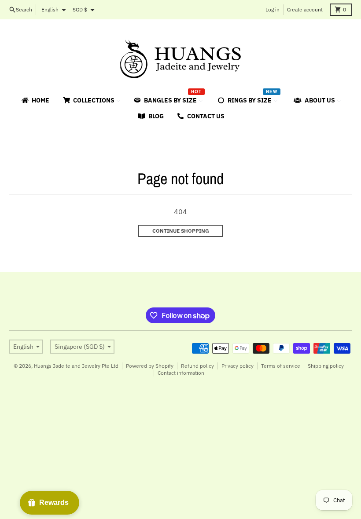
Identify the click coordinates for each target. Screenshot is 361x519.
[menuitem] (34, 100)
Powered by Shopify (149, 365)
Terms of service (280, 365)
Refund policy (197, 365)
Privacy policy (237, 365)
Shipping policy (326, 365)
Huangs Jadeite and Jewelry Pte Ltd (76, 365)
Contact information (181, 372)
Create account (305, 9)
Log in (272, 9)
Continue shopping (180, 230)
